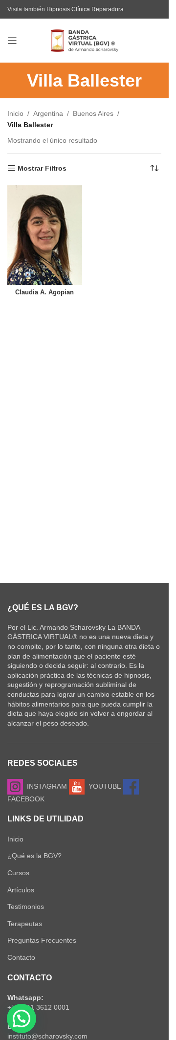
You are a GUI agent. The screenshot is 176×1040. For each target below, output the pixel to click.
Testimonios (25, 906)
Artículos (20, 890)
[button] (21, 1018)
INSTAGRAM (45, 786)
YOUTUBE (103, 786)
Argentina (48, 113)
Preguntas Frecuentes (41, 940)
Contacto (21, 957)
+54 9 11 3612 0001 (38, 1007)
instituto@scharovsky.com (47, 1036)
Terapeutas (24, 924)
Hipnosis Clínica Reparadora (85, 9)
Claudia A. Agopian (44, 292)
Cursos (18, 873)
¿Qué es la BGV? (34, 856)
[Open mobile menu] (12, 40)
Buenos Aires (93, 113)
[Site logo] (84, 40)
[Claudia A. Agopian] (44, 235)
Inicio (15, 113)
